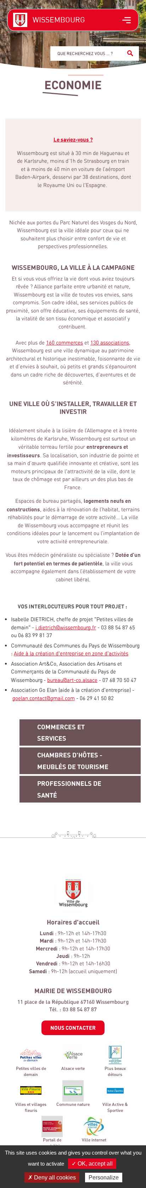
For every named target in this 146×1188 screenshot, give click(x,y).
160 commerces (64, 342)
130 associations (109, 342)
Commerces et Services (61, 732)
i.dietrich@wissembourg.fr (65, 627)
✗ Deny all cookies (52, 1177)
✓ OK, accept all (92, 1164)
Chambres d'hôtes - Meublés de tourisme (72, 760)
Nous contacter (73, 1027)
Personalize (104, 1177)
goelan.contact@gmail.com (43, 698)
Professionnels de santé (69, 789)
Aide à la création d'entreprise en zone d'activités (71, 653)
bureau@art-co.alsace (72, 680)
